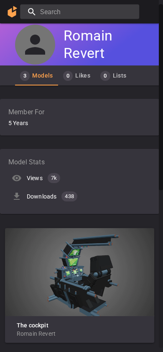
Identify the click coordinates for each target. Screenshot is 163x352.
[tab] (36, 75)
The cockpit (32, 325)
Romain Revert (36, 333)
